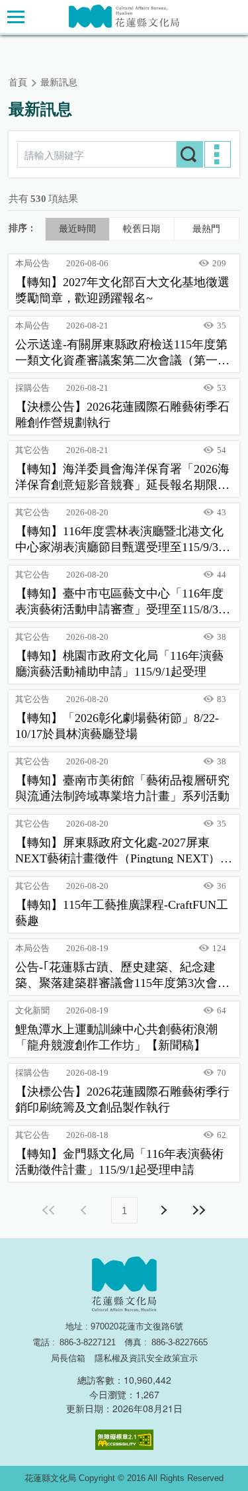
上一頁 (85, 1210)
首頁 (18, 82)
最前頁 (49, 1210)
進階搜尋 (217, 154)
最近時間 (77, 229)
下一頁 (163, 1210)
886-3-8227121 (88, 1342)
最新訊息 (58, 82)
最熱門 (206, 229)
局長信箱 (68, 1358)
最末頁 (199, 1210)
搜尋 (190, 154)
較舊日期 (141, 229)
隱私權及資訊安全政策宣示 (146, 1358)
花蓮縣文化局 (124, 16)
